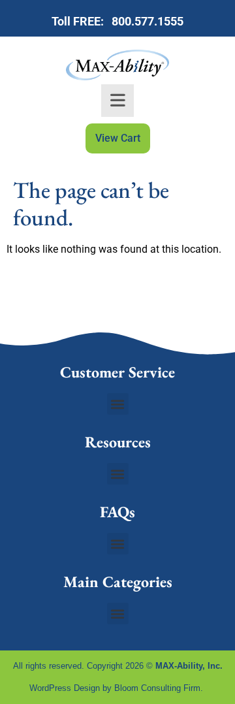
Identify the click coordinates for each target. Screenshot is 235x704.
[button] (118, 404)
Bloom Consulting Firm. (160, 688)
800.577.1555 (144, 21)
